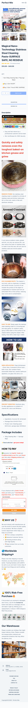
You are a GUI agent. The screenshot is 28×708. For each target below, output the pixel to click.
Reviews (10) (14, 106)
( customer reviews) (15, 63)
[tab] (14, 102)
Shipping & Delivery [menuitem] (14, 692)
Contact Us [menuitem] (14, 682)
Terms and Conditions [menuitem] (14, 694)
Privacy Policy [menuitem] (14, 687)
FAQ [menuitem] (14, 678)
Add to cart (18, 93)
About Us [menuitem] (14, 680)
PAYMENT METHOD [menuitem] (13, 676)
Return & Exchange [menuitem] (14, 690)
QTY (3, 74)
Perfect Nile (7, 2)
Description (14, 102)
